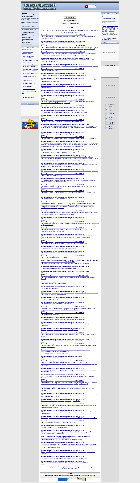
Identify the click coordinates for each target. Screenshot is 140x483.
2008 (117, 28)
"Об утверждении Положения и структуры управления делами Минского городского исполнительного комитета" (67, 388)
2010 (111, 28)
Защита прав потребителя (108, 33)
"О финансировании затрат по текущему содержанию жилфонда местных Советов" (62, 120)
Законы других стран (28, 32)
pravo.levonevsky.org (84, 475)
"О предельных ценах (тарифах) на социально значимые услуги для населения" (65, 339)
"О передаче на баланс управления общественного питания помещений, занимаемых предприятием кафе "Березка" (68, 452)
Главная (24, 13)
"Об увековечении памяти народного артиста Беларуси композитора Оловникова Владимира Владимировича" (69, 170)
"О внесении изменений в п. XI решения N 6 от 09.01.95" (62, 197)
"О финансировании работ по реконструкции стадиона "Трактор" (62, 133)
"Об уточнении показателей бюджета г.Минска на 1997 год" (62, 302)
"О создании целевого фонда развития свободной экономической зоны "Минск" (65, 438)
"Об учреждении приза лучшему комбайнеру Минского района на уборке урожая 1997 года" (65, 461)
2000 (106, 31)
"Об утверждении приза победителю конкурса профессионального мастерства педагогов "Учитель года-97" (68, 137)
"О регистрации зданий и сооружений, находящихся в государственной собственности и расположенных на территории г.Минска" (68, 370)
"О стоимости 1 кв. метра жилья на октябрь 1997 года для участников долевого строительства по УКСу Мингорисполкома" (68, 192)
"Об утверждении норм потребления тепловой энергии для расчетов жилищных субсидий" (64, 111)
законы (108, 19)
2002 (117, 29)
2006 (106, 29)
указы (111, 19)
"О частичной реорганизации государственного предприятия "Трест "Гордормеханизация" (64, 242)
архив (103, 22)
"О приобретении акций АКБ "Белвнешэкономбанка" (62, 282)
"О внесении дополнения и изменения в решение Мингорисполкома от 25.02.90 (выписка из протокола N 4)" (69, 417)
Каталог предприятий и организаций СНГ (28, 56)
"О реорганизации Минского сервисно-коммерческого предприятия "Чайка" (62, 400)
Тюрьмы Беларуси (27, 80)
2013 (103, 28)
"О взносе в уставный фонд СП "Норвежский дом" (62, 426)
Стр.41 (83, 30)
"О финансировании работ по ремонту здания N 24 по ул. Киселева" (62, 247)
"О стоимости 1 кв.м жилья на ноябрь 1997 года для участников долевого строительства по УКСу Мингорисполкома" (66, 86)
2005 (108, 29)
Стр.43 (91, 30)
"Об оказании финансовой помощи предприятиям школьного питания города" (63, 41)
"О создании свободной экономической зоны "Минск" (65, 351)
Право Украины (26, 37)
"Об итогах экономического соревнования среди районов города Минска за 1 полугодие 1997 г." (69, 262)
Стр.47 (71, 32)
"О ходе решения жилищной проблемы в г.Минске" (62, 256)
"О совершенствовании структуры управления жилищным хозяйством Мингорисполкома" (64, 457)
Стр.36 (61, 30)
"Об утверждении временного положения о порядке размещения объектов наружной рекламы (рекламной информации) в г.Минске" (68, 345)
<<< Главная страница (73, 23)
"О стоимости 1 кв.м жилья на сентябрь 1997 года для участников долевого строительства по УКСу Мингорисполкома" (67, 412)
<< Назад (63, 23)
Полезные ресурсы (27, 39)
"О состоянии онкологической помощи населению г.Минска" (62, 116)
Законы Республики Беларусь (30, 73)
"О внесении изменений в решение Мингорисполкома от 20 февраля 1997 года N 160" (63, 318)
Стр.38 (70, 30)
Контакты (25, 40)
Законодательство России (29, 83)
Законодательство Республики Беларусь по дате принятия (30, 65)
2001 (103, 31)
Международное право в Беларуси (29, 29)
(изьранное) (105, 21)
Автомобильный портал (29, 89)
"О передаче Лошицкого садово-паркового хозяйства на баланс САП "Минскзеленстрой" (64, 74)
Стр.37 (65, 30)
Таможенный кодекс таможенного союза (27, 52)
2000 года (111, 31)
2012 (106, 28)
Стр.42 (87, 30)
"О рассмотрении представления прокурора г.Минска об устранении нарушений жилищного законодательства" (69, 65)
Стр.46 (67, 32)
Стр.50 (77, 32)
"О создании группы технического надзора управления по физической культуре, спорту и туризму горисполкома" (66, 323)
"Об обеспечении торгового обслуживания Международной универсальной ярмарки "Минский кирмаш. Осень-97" (68, 277)
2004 (111, 29)
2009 (114, 28)
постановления (112, 21)
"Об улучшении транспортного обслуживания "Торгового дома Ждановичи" (62, 91)
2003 (114, 29)
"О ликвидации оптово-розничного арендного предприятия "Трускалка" (62, 329)
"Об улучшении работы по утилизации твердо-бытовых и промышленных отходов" (62, 106)
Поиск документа (27, 44)
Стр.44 (96, 30)
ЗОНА (104, 34)
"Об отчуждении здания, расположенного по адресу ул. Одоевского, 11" (62, 217)
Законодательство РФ (28, 36)
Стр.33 (48, 30)
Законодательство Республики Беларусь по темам (30, 61)
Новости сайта (26, 42)
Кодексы (24, 34)
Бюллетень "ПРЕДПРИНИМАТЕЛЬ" (108, 37)
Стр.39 (74, 30)
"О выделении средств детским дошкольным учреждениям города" (62, 298)
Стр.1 (43, 30)
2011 (108, 28)
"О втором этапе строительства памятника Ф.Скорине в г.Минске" (62, 95)
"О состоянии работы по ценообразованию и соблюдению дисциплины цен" (62, 251)
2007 (103, 29)
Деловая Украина (27, 86)
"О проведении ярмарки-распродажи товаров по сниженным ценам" (65, 267)
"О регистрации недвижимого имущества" (62, 174)
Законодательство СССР (27, 31)
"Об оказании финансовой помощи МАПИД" (62, 313)
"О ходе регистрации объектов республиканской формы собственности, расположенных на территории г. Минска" (68, 376)
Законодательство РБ (28, 15)
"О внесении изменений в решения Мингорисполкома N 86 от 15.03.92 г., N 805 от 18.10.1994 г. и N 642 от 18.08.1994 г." (68, 334)
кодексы (104, 19)
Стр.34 (52, 30)
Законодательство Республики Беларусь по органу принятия (30, 69)
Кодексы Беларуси (27, 16)
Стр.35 (57, 30)
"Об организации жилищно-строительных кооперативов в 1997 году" (62, 421)
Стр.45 (63, 32)
